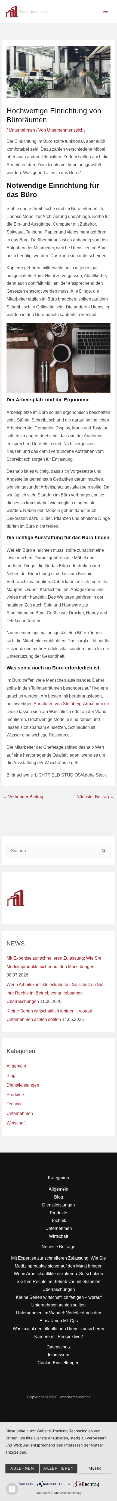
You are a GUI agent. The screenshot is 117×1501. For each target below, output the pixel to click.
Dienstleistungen (23, 1085)
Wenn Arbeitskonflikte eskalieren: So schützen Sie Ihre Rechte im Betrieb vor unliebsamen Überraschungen (55, 993)
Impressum (58, 1355)
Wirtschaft (16, 1123)
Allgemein (16, 1066)
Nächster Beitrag (95, 797)
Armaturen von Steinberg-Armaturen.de (71, 703)
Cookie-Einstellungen (58, 1362)
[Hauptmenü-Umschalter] (106, 11)
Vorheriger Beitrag (23, 797)
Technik (14, 1104)
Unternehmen (22, 130)
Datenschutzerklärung (67, 1492)
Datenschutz (59, 1347)
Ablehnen (22, 1468)
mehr (94, 1468)
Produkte (15, 1094)
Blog (11, 1075)
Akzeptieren (58, 1468)
